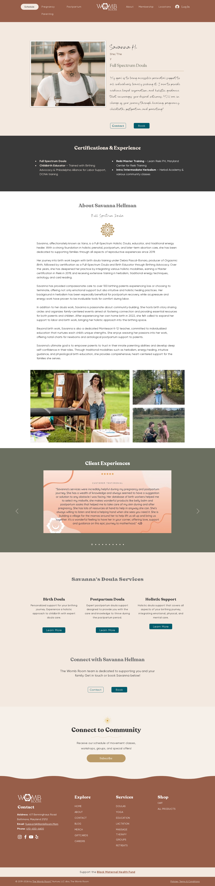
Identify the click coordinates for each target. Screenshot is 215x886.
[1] (92, 544)
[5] (106, 544)
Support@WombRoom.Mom (41, 823)
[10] (123, 544)
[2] (95, 544)
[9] (119, 544)
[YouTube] (31, 837)
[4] (102, 544)
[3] (99, 544)
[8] (116, 544)
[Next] (198, 511)
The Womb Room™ (42, 881)
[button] (52, 7)
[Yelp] (36, 837)
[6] (109, 544)
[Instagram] (19, 837)
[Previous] (17, 511)
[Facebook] (25, 837)
